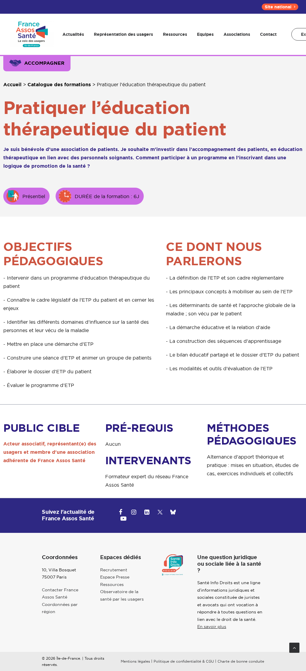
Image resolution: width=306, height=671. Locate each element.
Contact (268, 34)
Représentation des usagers (123, 34)
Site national (278, 7)
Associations (237, 34)
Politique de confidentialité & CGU (184, 661)
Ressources (175, 34)
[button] (121, 513)
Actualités (73, 34)
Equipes (205, 34)
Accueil (12, 84)
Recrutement (113, 569)
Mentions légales (135, 661)
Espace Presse (114, 577)
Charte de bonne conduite (241, 661)
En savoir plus (211, 626)
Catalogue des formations (59, 84)
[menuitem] (280, 7)
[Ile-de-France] (32, 34)
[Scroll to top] (294, 647)
